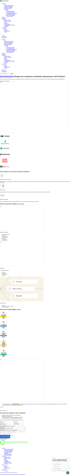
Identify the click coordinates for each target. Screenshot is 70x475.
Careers (5, 29)
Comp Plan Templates (8, 462)
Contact (5, 31)
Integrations (6, 9)
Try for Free (4, 37)
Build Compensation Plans (9, 5)
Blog (5, 22)
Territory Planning (10, 16)
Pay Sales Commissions (8, 7)
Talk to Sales (4, 36)
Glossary (5, 463)
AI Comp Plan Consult (10, 11)
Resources (4, 19)
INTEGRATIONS (6, 76)
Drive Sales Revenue (8, 8)
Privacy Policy (16, 474)
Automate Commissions (8, 6)
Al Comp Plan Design (10, 12)
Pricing (3, 17)
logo (5, 4)
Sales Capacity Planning (11, 15)
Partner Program (7, 30)
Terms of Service (22, 474)
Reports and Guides (7, 21)
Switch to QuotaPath (8, 454)
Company (6, 465)
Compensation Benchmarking (12, 13)
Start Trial (7, 81)
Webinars (6, 23)
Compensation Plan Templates (9, 61)
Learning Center (7, 24)
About (5, 28)
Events (5, 63)
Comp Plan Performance (11, 14)
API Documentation (7, 455)
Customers (4, 18)
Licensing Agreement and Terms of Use (7, 474)
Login (3, 35)
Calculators (6, 62)
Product (3, 3)
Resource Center (7, 20)
